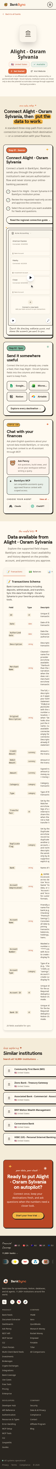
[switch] (4, 1302)
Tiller (32, 1347)
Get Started (19, 71)
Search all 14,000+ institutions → (21, 1059)
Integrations (7, 1370)
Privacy (5, 1465)
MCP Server (7, 1338)
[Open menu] (50, 4)
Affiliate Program (38, 1424)
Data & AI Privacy (38, 1410)
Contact (33, 1419)
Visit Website (40, 71)
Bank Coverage (9, 1375)
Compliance (35, 1414)
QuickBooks (35, 1324)
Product (6, 1310)
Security (34, 1405)
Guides (5, 1447)
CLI (3, 1342)
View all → (44, 499)
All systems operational (15, 1460)
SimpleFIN (7, 1442)
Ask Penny (6, 1328)
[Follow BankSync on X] (12, 1302)
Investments (7, 1356)
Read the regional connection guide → (30, 220)
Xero (32, 1319)
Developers (8, 1400)
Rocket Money (36, 1333)
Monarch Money (37, 1328)
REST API (6, 1333)
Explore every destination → (26, 408)
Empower (34, 1338)
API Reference (8, 1410)
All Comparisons (37, 1352)
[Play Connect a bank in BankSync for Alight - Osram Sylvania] (30, 277)
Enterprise (7, 1393)
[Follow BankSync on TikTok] (25, 1302)
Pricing (5, 1389)
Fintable (34, 1342)
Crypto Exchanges (10, 1365)
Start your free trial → (28, 1215)
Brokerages (7, 1361)
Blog (32, 1428)
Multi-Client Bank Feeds (13, 1352)
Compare (34, 1310)
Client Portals (8, 1347)
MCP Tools (6, 1433)
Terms (14, 1465)
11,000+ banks (10, 1253)
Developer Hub (9, 1405)
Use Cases (6, 1379)
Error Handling (9, 1424)
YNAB (32, 1315)
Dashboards (7, 1324)
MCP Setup (7, 1428)
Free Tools (6, 1384)
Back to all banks (13, 14)
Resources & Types (10, 1419)
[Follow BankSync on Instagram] (18, 1302)
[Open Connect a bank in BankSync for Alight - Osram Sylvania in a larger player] (48, 320)
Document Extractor (11, 1319)
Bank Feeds (7, 1315)
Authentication (9, 1414)
